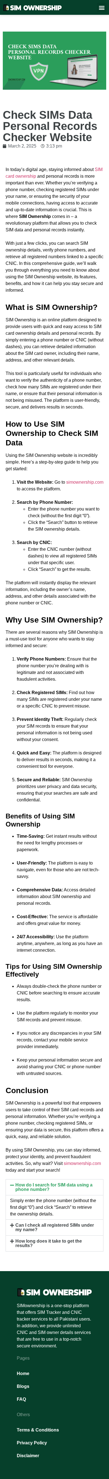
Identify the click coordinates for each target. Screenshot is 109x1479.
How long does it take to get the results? (48, 1243)
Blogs (23, 1386)
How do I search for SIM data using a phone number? (54, 1187)
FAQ (21, 1399)
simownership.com (84, 482)
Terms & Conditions (38, 1430)
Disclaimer (28, 1455)
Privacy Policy (32, 1442)
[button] (101, 7)
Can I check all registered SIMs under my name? (54, 1227)
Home (23, 1373)
